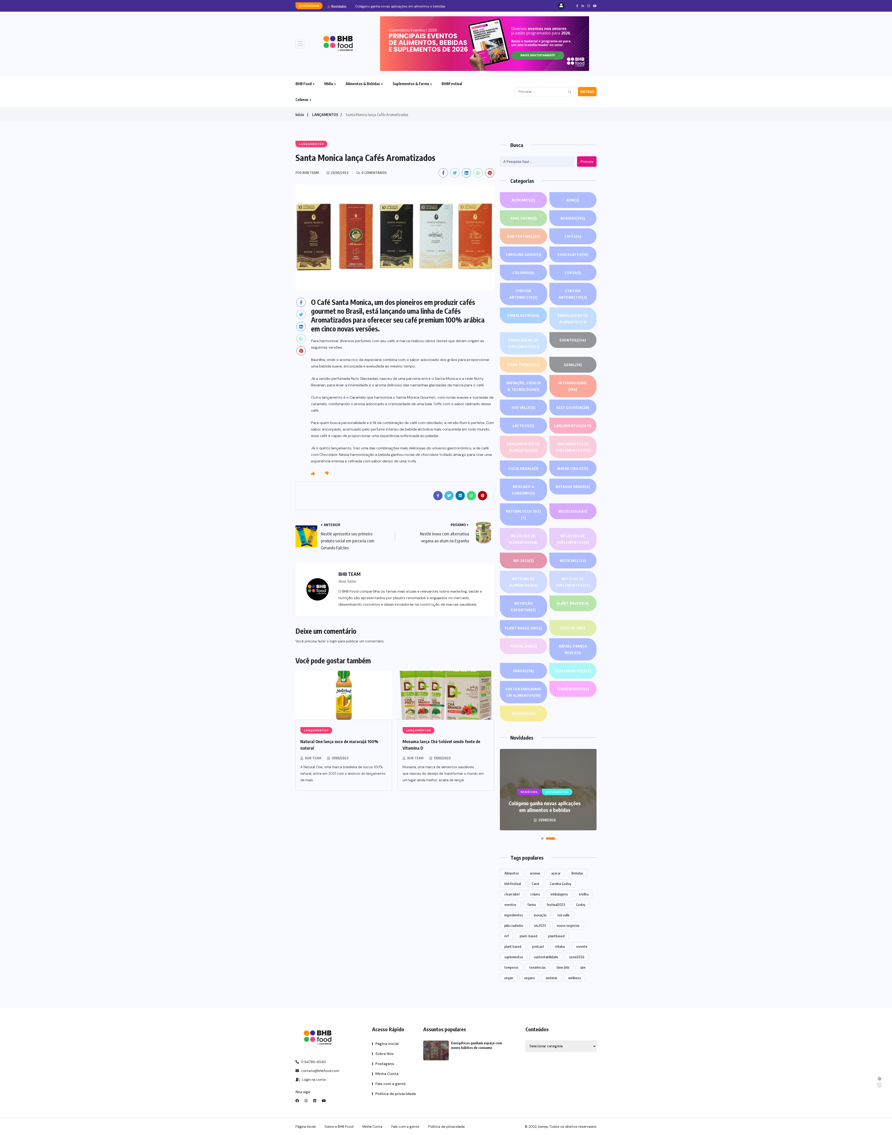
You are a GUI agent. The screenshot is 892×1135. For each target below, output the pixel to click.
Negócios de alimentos (523, 539)
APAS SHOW (523, 218)
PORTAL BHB (523, 646)
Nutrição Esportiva (523, 606)
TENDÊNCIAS (572, 689)
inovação (540, 915)
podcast (538, 946)
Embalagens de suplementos (523, 343)
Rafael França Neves (573, 649)
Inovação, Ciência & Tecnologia (523, 386)
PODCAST (573, 628)
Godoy (580, 904)
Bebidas (573, 218)
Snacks (523, 671)
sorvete (581, 946)
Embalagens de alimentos (573, 318)
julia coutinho (513, 925)
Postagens (384, 1063)
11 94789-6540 (313, 1062)
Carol (535, 883)
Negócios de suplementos (573, 539)
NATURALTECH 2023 (523, 514)
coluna (535, 894)
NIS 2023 (523, 560)
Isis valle (564, 915)
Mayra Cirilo (572, 468)
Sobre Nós (384, 1053)
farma (531, 904)
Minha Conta (386, 1073)
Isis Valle (523, 407)
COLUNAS (523, 272)
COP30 (573, 272)
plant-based (528, 936)
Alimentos (511, 873)
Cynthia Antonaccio (523, 294)
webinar (551, 978)
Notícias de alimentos (523, 582)
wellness (574, 978)
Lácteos (523, 426)
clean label (511, 894)
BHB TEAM (313, 758)
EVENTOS (573, 340)
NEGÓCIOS (572, 511)
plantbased (556, 936)
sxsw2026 (576, 957)
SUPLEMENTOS (573, 671)
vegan (508, 978)
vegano (529, 978)
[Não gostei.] (327, 473)
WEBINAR (524, 713)
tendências (537, 967)
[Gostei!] (313, 473)
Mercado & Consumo (523, 489)
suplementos (513, 957)
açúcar (556, 873)
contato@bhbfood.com (319, 1070)
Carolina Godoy (523, 254)
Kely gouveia (572, 407)
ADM (572, 200)
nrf (506, 936)
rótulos (560, 946)
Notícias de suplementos (573, 582)
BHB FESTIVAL (523, 236)
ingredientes (513, 915)
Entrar (587, 92)
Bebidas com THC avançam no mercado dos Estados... (397, 6)
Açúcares (523, 200)
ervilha (583, 894)
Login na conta (313, 1079)
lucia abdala (523, 468)
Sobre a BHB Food (339, 1126)
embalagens (559, 894)
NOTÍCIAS (573, 560)
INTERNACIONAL (572, 386)
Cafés (572, 236)
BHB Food (303, 83)
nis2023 (540, 925)
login (333, 641)
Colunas (301, 99)
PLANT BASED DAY (523, 628)
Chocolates (573, 254)
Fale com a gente (390, 1083)
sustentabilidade (546, 957)
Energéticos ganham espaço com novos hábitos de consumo (544, 806)
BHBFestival (452, 83)
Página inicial (387, 1043)
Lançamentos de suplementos (573, 447)
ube (583, 967)
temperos (511, 967)
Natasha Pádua (573, 486)
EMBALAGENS (524, 315)
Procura (587, 161)
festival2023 (556, 904)
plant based (512, 946)
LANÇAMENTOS (325, 114)
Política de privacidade (395, 1093)
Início (299, 114)
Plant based (573, 603)
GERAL (573, 365)
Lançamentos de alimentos (523, 447)
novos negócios (568, 925)
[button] (546, 838)
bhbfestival (512, 883)
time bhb (563, 967)
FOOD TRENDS (523, 365)
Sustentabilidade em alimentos (523, 692)
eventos (510, 904)
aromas (535, 873)
